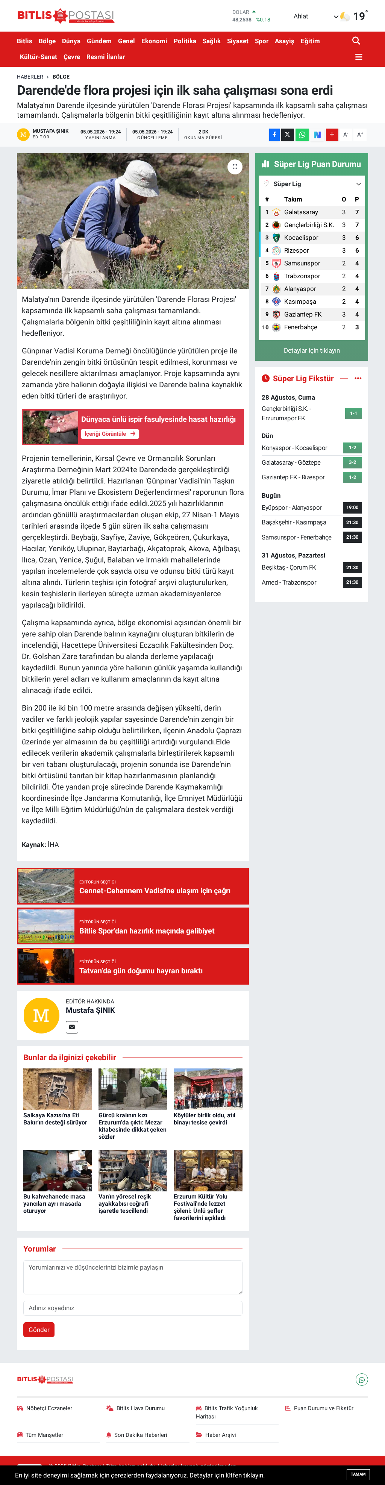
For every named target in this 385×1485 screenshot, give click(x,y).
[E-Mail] (72, 1027)
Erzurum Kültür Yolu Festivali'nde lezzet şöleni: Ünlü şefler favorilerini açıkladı (200, 1207)
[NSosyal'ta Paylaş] (317, 135)
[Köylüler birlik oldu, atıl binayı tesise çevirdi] (208, 1089)
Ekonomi (154, 41)
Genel (126, 41)
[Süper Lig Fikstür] (358, 378)
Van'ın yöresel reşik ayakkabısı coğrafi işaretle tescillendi (125, 1203)
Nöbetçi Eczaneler (49, 1408)
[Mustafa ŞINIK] (41, 1014)
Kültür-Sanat (38, 57)
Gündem (99, 41)
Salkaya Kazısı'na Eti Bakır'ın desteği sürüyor (55, 1119)
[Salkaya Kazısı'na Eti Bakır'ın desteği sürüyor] (57, 1089)
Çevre (72, 57)
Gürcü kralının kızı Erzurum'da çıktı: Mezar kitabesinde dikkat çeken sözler (133, 1126)
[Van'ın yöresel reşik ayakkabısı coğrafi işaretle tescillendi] (133, 1170)
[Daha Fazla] (332, 135)
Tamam (358, 1474)
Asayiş (284, 41)
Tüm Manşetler (44, 1435)
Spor (261, 41)
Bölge (47, 41)
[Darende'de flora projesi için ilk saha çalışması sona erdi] (133, 221)
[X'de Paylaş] (287, 135)
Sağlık (212, 41)
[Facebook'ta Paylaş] (274, 135)
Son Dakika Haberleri (140, 1435)
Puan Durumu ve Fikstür (323, 1408)
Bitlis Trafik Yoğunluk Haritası (227, 1412)
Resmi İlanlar (105, 57)
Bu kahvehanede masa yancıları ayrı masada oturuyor (54, 1203)
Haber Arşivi (220, 1435)
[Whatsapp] (362, 1379)
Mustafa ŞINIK (90, 1010)
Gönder (39, 1329)
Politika (185, 41)
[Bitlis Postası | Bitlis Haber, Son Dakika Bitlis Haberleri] (66, 16)
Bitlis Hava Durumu (141, 1408)
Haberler (30, 77)
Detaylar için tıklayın (312, 350)
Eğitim (310, 41)
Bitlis (24, 41)
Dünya (71, 41)
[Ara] (357, 41)
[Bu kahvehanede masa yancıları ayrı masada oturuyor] (57, 1170)
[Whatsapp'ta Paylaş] (302, 135)
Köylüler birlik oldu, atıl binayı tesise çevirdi (204, 1119)
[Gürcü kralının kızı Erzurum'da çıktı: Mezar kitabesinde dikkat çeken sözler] (133, 1089)
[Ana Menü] (357, 57)
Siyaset (238, 41)
